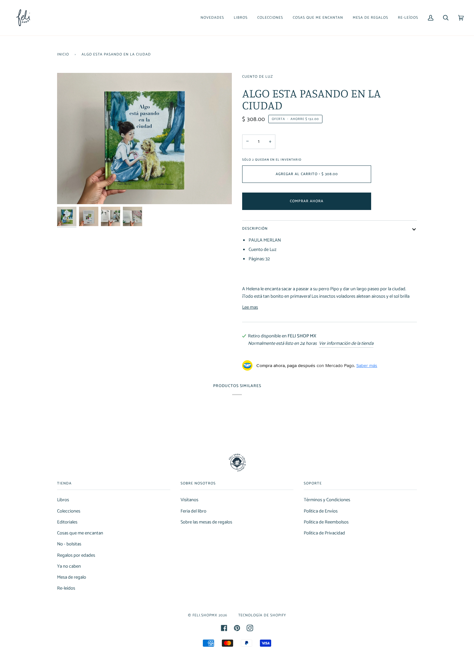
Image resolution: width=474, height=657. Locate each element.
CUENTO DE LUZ (257, 77)
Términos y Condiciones (327, 500)
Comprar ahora (306, 201)
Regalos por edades (76, 555)
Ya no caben (69, 566)
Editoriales (67, 522)
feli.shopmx (205, 615)
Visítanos (189, 500)
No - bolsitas (69, 544)
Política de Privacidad (324, 533)
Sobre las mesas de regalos (206, 522)
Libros (63, 500)
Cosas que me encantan (80, 533)
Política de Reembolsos (326, 522)
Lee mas (250, 307)
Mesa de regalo (71, 577)
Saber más (366, 365)
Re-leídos (66, 588)
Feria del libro (193, 511)
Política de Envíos (321, 511)
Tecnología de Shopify (262, 615)
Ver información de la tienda (346, 343)
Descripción (255, 228)
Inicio (63, 54)
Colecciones (68, 511)
